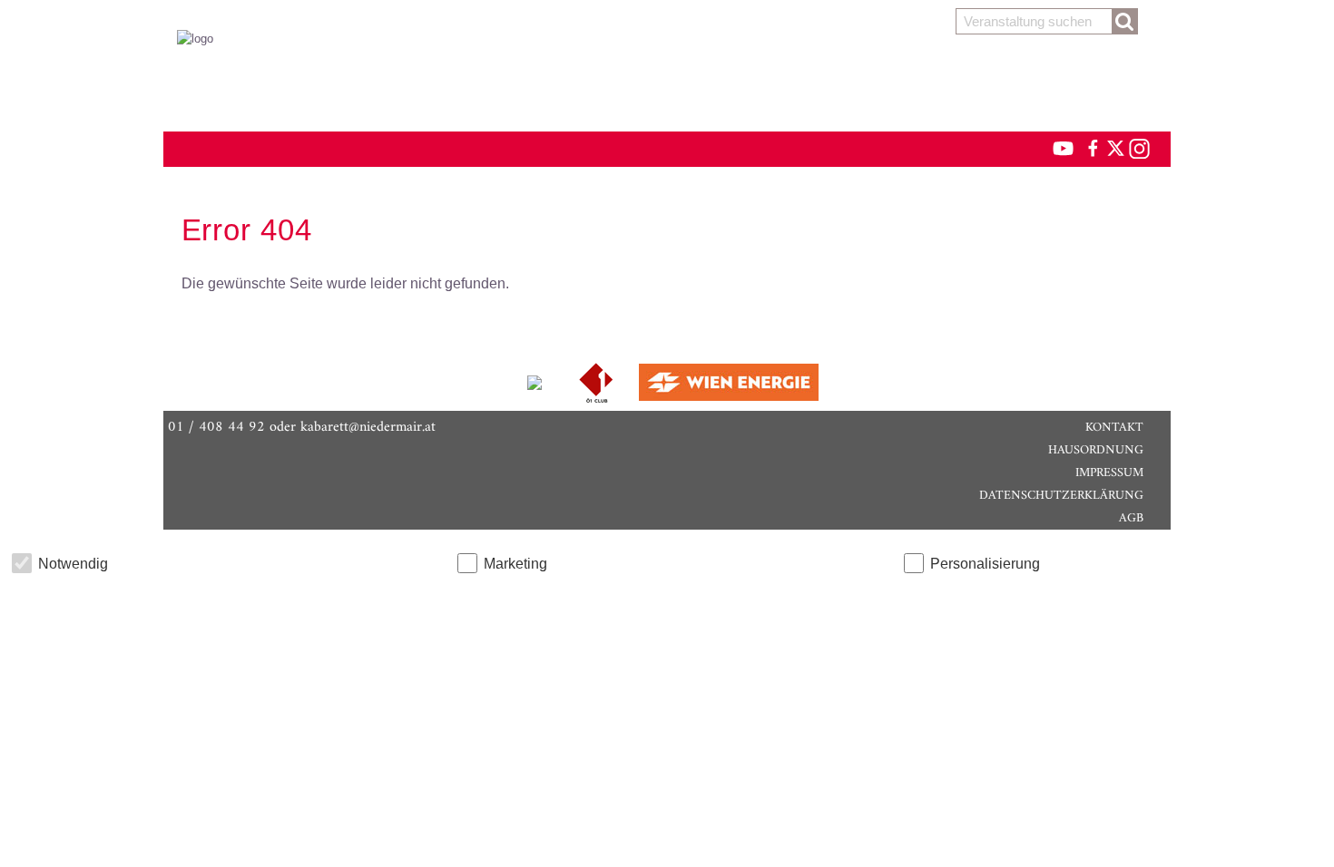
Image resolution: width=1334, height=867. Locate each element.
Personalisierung (985, 563)
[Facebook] (1092, 147)
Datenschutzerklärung (1061, 495)
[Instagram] (1138, 147)
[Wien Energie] (729, 381)
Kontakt (1114, 427)
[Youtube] (1055, 147)
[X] (1112, 147)
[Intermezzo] (536, 381)
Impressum (1109, 473)
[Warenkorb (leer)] (667, 83)
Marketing (515, 563)
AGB (1131, 518)
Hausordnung (1095, 450)
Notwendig (73, 563)
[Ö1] (598, 381)
